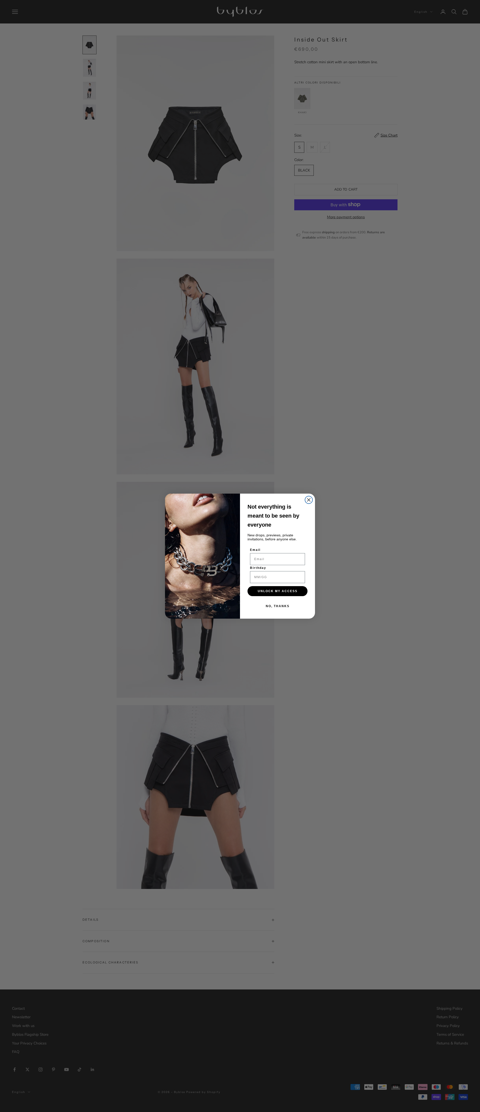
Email (255, 550)
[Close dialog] (308, 500)
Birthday (258, 568)
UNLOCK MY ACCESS (278, 591)
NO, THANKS (278, 606)
